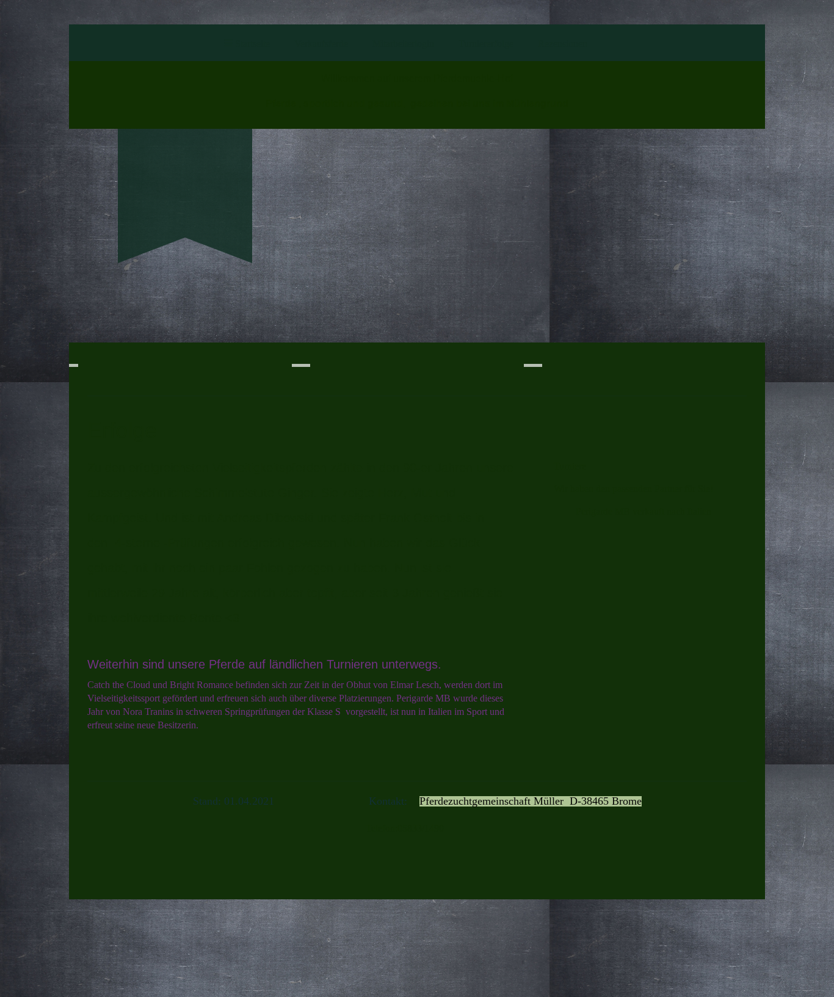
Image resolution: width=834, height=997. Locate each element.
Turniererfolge (486, 43)
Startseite (252, 43)
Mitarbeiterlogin (403, 43)
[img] (185, 175)
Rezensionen (562, 43)
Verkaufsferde (321, 43)
